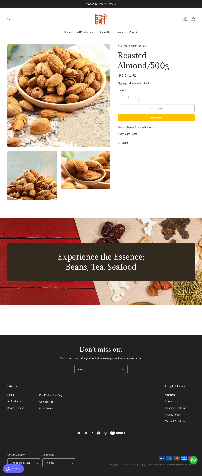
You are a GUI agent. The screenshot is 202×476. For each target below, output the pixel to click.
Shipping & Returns (175, 408)
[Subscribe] (123, 369)
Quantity (123, 90)
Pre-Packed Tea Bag (50, 395)
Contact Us (171, 401)
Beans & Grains (15, 408)
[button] (10, 19)
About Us (170, 394)
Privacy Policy (172, 414)
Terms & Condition (175, 421)
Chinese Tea (46, 401)
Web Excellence (175, 464)
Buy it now (156, 117)
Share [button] (125, 143)
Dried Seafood (47, 408)
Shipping (122, 83)
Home (10, 394)
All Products (14, 401)
